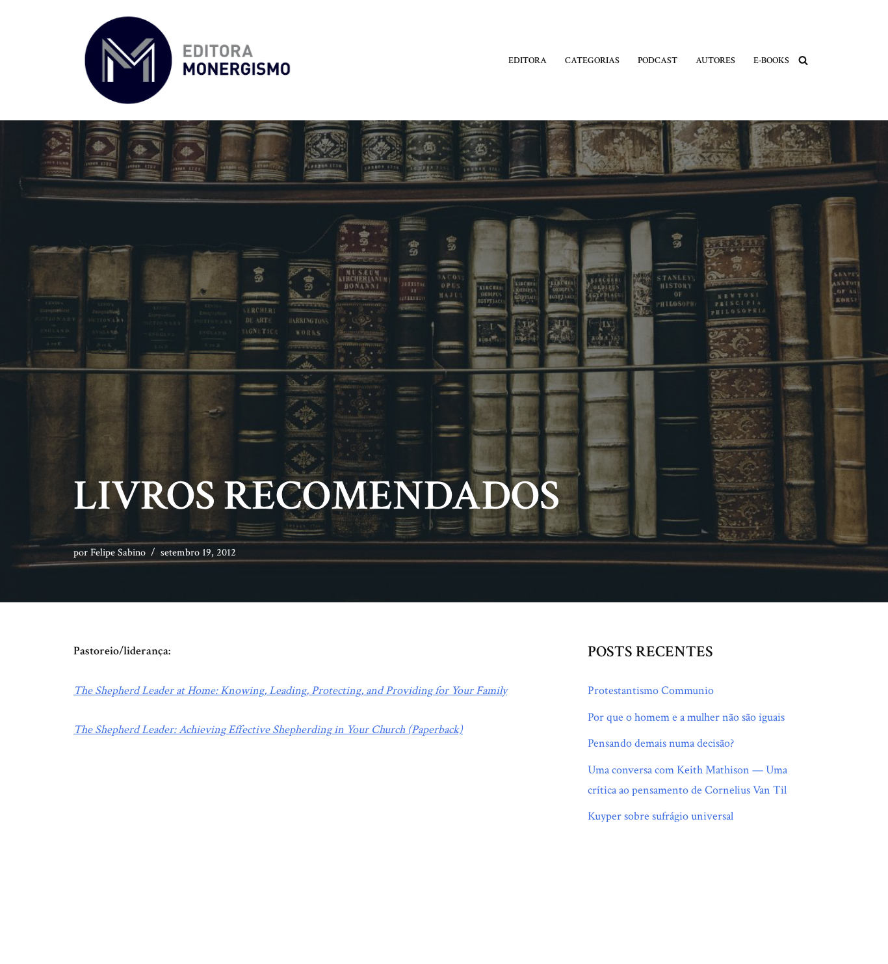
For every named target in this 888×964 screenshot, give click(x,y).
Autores (715, 60)
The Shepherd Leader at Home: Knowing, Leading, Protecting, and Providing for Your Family (290, 690)
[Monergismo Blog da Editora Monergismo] (187, 60)
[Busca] (803, 60)
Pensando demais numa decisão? (661, 743)
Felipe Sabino (118, 552)
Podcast (657, 60)
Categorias (592, 60)
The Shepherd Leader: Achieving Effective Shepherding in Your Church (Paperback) (268, 729)
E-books (771, 60)
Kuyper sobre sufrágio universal (660, 816)
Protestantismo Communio (651, 690)
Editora (527, 60)
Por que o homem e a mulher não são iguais (686, 717)
